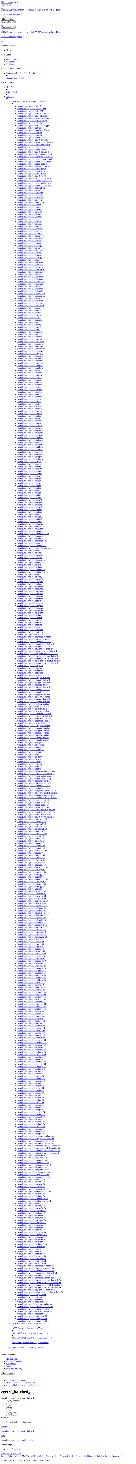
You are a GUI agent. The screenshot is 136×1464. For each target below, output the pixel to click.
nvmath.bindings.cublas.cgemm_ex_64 (33, 1177)
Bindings (10, 96)
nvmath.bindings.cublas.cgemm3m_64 (33, 1162)
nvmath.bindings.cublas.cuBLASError (33, 130)
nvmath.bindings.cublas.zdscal (29, 233)
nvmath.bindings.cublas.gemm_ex (31, 543)
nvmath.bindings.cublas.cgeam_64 (31, 1299)
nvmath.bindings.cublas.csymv (30, 433)
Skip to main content (9, 2)
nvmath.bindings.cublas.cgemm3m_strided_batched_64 (40, 1285)
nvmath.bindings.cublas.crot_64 (30, 944)
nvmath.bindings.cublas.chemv (30, 437)
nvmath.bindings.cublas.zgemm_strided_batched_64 (39, 1287)
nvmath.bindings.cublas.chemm (30, 613)
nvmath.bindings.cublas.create (29, 133)
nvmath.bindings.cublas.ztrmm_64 (31, 1263)
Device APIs (11, 92)
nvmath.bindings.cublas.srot (28, 308)
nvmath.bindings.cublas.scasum (30, 303)
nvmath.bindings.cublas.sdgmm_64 (32, 1314)
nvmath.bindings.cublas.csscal (29, 229)
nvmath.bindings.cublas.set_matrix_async (34, 183)
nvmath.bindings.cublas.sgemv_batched (33, 781)
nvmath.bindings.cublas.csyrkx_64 (31, 1222)
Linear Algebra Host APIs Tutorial (20, 73)
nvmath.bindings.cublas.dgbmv (30, 363)
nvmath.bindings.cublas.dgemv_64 (31, 966)
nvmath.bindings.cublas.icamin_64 (31, 920)
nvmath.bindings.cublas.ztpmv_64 (31, 1009)
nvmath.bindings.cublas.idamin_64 (31, 918)
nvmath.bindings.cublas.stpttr (29, 752)
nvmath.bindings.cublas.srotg (29, 325)
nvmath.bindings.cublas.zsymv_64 (31, 1047)
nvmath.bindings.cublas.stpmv (29, 389)
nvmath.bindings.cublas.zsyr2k (30, 581)
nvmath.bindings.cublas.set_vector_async (34, 178)
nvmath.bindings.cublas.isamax (30, 272)
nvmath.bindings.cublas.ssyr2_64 (31, 1112)
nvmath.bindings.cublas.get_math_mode (34, 161)
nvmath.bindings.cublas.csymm (30, 608)
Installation (11, 64)
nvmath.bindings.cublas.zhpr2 (29, 521)
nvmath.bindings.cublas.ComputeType (33, 125)
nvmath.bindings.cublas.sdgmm (30, 742)
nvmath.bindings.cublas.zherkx (30, 601)
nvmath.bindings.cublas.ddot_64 (30, 838)
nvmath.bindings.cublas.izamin (30, 291)
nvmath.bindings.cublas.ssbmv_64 (31, 1054)
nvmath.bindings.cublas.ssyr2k (30, 574)
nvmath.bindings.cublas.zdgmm (30, 749)
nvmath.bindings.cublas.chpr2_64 (31, 1131)
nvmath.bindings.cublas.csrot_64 (30, 946)
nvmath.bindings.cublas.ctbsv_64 (31, 1035)
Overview (10, 62)
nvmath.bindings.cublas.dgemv (30, 353)
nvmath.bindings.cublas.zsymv (30, 435)
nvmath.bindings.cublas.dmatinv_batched (34, 716)
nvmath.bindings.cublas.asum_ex (31, 296)
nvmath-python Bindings (16, 1380)
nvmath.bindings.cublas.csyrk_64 (31, 1184)
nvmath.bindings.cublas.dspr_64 (30, 1105)
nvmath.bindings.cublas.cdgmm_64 (32, 1318)
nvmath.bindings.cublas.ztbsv (29, 425)
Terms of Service (67, 1456)
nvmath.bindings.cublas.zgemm (30, 536)
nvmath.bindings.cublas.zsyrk (29, 557)
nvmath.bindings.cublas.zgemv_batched (33, 788)
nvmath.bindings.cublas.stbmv (29, 380)
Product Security (112, 1456)
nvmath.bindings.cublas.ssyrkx (30, 589)
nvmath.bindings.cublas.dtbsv (29, 421)
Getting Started (12, 59)
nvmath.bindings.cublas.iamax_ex (31, 281)
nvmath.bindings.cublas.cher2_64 (31, 1122)
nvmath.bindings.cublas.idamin (30, 286)
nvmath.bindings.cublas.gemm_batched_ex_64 (36, 1290)
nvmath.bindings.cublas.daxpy (29, 241)
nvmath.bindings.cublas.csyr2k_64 (31, 1208)
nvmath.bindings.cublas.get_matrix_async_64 (36, 817)
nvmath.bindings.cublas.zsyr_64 (30, 1095)
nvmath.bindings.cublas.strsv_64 (30, 1011)
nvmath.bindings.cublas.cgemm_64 (32, 1160)
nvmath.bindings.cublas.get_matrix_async (34, 185)
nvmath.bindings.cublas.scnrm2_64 (32, 826)
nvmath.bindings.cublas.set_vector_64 (33, 800)
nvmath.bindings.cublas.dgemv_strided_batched (37, 793)
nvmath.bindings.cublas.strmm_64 (31, 1256)
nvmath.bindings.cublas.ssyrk (29, 550)
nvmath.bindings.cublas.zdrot (29, 320)
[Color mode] (2, 25)
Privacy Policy (7, 1456)
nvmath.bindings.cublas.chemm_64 (32, 1242)
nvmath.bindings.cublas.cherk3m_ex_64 (34, 1201)
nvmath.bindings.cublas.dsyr (29, 478)
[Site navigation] (2, 8)
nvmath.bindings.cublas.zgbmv (30, 368)
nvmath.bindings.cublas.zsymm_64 (31, 1239)
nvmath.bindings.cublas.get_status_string (34, 778)
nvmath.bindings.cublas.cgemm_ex (31, 545)
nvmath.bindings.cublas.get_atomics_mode (35, 157)
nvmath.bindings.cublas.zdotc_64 (31, 848)
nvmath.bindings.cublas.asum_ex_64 (32, 927)
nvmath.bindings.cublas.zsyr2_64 (31, 1119)
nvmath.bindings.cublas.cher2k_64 (31, 1213)
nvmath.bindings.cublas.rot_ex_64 (31, 954)
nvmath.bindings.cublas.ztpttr (29, 759)
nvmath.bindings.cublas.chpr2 (29, 519)
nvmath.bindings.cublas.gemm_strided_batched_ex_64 (40, 1292)
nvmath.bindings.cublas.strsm (29, 617)
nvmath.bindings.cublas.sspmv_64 (31, 1064)
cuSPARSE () (30, 1342)
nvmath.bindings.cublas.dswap (30, 262)
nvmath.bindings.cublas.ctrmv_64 (31, 987)
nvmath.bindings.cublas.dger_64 (30, 1076)
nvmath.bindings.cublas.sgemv (30, 351)
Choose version (8, 19)
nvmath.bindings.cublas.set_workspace (33, 145)
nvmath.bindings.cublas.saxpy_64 (31, 870)
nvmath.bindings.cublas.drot (29, 310)
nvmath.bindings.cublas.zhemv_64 (31, 1052)
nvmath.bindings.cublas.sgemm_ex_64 (33, 1172)
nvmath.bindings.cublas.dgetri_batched (33, 687)
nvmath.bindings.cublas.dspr (29, 493)
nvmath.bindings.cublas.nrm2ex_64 (32, 819)
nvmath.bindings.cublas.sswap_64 (31, 891)
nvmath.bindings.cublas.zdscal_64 (31, 865)
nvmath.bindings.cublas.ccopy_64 (31, 886)
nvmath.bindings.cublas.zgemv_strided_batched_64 (38, 1153)
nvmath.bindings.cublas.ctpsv (29, 413)
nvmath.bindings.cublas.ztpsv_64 (31, 1028)
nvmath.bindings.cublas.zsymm (30, 610)
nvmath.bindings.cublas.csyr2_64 (31, 1117)
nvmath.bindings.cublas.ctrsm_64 (31, 1251)
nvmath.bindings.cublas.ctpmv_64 (31, 1006)
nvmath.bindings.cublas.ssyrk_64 (31, 1179)
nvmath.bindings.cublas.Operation (31, 113)
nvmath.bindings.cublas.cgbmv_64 (31, 978)
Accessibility (81, 1456)
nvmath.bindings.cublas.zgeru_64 (31, 1083)
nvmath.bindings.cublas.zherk (29, 567)
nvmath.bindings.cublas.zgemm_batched (34, 646)
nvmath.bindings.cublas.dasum (30, 301)
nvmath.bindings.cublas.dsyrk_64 (31, 1182)
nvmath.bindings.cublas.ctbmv (29, 385)
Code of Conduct (13, 1361)
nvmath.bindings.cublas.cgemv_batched (33, 785)
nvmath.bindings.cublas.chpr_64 (30, 1107)
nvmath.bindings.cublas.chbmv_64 (31, 1059)
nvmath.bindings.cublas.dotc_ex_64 (32, 833)
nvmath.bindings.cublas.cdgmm (30, 747)
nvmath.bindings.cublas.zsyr (29, 483)
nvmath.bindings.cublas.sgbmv (30, 361)
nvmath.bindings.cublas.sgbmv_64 (31, 973)
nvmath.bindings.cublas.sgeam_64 (31, 1294)
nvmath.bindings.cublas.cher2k (30, 584)
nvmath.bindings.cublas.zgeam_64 (31, 1302)
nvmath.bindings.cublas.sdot (29, 205)
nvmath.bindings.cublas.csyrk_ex (31, 560)
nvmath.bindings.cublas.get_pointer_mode (34, 152)
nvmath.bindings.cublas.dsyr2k (30, 577)
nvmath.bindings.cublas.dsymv (30, 430)
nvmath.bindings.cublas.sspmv (30, 452)
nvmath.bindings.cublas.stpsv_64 (31, 1021)
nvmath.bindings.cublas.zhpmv (30, 459)
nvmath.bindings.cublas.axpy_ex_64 (32, 867)
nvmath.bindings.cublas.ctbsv (29, 423)
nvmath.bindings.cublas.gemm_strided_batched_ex (38, 651)
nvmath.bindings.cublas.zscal (29, 231)
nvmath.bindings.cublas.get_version (32, 137)
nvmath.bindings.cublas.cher (29, 485)
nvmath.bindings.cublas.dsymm (30, 605)
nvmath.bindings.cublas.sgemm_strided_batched (37, 653)
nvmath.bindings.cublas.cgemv (30, 356)
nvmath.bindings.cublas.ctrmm (30, 632)
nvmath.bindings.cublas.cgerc (29, 469)
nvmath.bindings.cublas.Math (29, 123)
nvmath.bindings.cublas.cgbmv (30, 365)
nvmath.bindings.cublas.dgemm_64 (32, 1158)
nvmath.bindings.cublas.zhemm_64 (32, 1244)
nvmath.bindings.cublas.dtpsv (29, 411)
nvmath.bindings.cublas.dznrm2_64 (32, 829)
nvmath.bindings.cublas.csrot (29, 315)
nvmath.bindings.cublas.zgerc (29, 473)
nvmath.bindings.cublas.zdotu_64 (31, 845)
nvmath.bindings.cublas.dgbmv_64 (31, 975)
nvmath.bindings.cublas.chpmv (30, 457)
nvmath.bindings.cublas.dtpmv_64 (31, 1004)
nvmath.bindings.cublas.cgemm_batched (34, 641)
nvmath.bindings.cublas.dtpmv (30, 392)
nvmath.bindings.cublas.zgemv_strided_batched (37, 797)
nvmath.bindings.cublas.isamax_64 (31, 903)
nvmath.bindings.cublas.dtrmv (29, 373)
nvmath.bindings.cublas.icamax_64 (31, 908)
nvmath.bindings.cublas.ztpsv (29, 416)
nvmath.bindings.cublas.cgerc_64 (31, 1081)
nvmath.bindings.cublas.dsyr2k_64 (31, 1206)
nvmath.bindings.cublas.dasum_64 (31, 932)
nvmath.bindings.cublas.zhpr (29, 497)
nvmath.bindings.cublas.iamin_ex (31, 293)
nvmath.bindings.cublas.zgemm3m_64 (33, 1170)
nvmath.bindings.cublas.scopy (29, 250)
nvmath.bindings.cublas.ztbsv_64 (31, 1038)
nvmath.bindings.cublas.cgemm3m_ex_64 (34, 1165)
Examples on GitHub (15, 78)
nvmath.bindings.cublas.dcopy (29, 253)
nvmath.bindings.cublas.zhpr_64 (30, 1110)
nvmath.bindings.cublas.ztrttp (29, 769)
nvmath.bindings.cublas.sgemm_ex (31, 541)
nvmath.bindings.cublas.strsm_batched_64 (34, 1304)
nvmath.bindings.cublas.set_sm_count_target (35, 773)
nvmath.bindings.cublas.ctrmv (29, 375)
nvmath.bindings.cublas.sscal (29, 221)
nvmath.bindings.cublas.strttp (29, 761)
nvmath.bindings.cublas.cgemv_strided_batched (37, 795)
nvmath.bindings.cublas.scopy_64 (31, 882)
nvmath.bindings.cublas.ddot (29, 207)
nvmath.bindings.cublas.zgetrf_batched (33, 682)
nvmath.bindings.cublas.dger (29, 464)
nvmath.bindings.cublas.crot (29, 313)
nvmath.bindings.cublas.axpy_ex (30, 236)
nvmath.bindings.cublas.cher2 (29, 509)
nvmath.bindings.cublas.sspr (29, 490)
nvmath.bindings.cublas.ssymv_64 (31, 1040)
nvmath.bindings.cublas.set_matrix (31, 173)
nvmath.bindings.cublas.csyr (29, 481)
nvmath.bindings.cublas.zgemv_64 (31, 970)
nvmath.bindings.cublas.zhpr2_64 (31, 1134)
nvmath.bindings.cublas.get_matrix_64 (33, 807)
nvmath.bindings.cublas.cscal (29, 226)
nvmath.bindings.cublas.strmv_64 (31, 982)
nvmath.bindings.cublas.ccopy (29, 255)
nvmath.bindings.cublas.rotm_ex (30, 341)
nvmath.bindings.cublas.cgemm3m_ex (33, 533)
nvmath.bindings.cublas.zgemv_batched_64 (35, 1143)
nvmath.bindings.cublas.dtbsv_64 (31, 1033)
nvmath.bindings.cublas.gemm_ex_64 (33, 1174)
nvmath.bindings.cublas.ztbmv (29, 387)
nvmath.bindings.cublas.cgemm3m (31, 531)
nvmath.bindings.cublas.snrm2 (29, 190)
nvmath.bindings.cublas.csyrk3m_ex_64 (34, 1191)
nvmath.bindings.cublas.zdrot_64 (31, 951)
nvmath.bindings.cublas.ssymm (30, 603)
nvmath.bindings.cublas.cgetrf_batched (33, 680)
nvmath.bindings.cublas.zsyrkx (30, 596)
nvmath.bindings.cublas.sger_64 (30, 1074)
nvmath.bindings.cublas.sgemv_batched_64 (35, 1136)
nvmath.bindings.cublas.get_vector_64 (33, 802)
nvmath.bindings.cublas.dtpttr (29, 754)
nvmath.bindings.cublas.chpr (29, 495)
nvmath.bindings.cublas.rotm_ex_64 (32, 961)
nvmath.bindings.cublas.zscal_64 (31, 862)
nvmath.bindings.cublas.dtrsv (29, 401)
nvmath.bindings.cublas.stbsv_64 (31, 1030)
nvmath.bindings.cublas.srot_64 (30, 939)
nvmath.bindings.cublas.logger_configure (34, 166)
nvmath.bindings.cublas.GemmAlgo (32, 120)
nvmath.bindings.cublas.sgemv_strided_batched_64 (38, 1146)
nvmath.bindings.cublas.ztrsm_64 (31, 1254)
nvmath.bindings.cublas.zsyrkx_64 (31, 1225)
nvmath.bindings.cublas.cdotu (29, 209)
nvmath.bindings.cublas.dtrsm (29, 620)
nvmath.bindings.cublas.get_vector (31, 171)
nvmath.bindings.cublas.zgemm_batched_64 (35, 1275)
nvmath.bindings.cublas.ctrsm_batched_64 (35, 1309)
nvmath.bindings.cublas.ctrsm (29, 622)
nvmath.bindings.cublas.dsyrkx (30, 591)
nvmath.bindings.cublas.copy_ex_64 (32, 879)
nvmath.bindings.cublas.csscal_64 (31, 860)
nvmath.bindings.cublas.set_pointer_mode (34, 154)
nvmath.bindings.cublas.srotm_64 (31, 956)
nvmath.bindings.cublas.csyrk (29, 555)
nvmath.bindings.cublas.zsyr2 (29, 507)
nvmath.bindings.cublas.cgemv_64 (31, 968)
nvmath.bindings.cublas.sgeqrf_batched (33, 723)
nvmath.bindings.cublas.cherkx (30, 598)
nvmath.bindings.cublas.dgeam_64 (31, 1297)
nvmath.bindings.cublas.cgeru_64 (31, 1078)
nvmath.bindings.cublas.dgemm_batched (34, 639)
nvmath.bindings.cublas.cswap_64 (31, 896)
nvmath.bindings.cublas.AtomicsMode (33, 118)
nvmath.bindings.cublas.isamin (30, 284)
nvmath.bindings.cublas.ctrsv (29, 404)
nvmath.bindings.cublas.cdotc (29, 212)
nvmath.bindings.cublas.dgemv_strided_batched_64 (38, 1148)
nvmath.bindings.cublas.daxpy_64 (31, 872)
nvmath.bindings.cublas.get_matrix (31, 176)
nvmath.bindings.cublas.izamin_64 (31, 922)
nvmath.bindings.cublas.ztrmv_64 (31, 990)
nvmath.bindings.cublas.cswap (30, 265)
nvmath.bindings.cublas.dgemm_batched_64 (35, 1268)
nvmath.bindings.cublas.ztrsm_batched (33, 711)
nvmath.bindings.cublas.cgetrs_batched (33, 699)
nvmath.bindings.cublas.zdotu (29, 214)
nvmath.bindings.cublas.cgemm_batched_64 (35, 1270)
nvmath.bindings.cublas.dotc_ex (30, 202)
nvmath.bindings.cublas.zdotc (29, 217)
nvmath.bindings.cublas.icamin (30, 289)
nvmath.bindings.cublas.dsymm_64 (32, 1234)
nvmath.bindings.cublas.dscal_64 (31, 855)
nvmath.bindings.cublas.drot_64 (30, 942)
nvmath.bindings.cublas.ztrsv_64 (30, 1018)
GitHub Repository (14, 1368)
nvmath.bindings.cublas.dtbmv (30, 382)
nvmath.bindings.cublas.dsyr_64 (30, 1090)
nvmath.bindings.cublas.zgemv (30, 358)
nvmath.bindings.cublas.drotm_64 (31, 958)
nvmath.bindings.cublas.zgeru (29, 471)
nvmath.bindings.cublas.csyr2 (29, 505)
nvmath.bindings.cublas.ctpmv (29, 394)
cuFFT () (27, 1328)
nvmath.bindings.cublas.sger (29, 461)
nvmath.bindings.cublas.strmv (29, 370)
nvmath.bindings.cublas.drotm (29, 339)
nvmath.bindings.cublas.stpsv (29, 409)
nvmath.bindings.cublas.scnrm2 (30, 195)
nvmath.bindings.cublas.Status (29, 128)
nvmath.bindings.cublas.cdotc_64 (31, 843)
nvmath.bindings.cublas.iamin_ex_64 (32, 925)
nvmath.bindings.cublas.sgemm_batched (34, 637)
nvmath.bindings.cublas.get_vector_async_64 (36, 812)
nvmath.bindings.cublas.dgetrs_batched (33, 697)
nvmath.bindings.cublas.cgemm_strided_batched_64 (39, 1282)
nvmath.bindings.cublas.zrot (29, 317)
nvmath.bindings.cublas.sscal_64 (30, 853)
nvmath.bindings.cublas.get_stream (31, 149)
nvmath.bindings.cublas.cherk (29, 565)
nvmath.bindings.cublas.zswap (30, 267)
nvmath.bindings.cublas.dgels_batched (33, 735)
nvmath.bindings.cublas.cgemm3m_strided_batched (38, 661)
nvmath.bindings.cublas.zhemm (30, 615)
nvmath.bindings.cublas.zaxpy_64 (31, 877)
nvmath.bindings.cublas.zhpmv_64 (31, 1071)
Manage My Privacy (23, 1456)
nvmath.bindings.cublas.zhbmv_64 (31, 1062)
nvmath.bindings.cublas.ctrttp (29, 766)
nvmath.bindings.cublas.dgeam (30, 668)
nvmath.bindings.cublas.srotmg (30, 344)
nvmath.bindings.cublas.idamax (30, 274)
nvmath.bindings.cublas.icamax (30, 277)
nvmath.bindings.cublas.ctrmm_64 (31, 1261)
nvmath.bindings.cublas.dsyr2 (29, 502)
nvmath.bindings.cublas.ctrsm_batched (33, 709)
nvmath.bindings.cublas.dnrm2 (30, 193)
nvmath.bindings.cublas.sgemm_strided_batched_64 (39, 1278)
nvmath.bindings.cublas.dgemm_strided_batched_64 (39, 1280)
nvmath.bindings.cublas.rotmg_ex (31, 349)
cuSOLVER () (30, 1333)
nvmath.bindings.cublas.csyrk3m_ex (32, 562)
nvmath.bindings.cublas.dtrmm (30, 629)
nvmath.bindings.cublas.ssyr (29, 476)
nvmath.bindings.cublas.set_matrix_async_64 (36, 814)
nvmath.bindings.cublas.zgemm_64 (32, 1167)
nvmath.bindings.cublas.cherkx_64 (31, 1227)
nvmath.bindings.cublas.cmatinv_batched (34, 718)
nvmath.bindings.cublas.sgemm (30, 524)
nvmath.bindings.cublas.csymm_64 (31, 1237)
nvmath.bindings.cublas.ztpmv (29, 397)
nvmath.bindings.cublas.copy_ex (30, 248)
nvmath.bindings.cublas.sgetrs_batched (33, 694)
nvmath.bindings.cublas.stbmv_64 (31, 992)
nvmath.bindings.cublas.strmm (29, 627)
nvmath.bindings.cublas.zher (29, 488)
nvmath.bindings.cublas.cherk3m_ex (32, 572)
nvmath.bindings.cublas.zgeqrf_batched (33, 730)
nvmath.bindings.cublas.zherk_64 (31, 1196)
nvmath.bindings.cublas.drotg (29, 327)
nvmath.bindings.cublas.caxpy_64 (31, 874)
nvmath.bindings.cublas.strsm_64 (31, 1246)
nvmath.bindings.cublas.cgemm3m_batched (35, 644)
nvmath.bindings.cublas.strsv (29, 399)
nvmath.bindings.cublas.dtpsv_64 (31, 1023)
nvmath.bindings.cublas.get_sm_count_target (36, 771)
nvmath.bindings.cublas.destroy (30, 135)
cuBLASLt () (30, 1323)
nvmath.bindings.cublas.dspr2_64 (31, 1129)
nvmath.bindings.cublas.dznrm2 (30, 197)
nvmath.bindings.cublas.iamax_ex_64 (33, 913)
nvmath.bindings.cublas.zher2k (30, 586)
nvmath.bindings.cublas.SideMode (31, 111)
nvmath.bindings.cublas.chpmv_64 (31, 1069)
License (9, 1366)
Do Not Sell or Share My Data (46, 1456)
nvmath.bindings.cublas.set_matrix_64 (33, 805)
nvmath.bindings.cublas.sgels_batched (33, 733)
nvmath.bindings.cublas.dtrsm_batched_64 (35, 1306)
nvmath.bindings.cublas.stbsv (29, 418)
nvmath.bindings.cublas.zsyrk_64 (31, 1186)
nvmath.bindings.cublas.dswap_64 (31, 894)
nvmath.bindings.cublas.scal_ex (30, 219)
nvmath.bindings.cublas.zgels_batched (33, 740)
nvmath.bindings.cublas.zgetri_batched (33, 692)
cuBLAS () (28, 101)
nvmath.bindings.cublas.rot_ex (30, 322)
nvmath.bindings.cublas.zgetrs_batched (33, 701)
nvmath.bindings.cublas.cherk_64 (31, 1194)
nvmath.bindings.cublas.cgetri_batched (33, 689)
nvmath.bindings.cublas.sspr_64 (30, 1102)
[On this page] (2, 30)
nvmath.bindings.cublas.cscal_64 (31, 858)
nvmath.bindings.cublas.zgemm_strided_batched (37, 663)
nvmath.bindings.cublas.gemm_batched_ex (35, 649)
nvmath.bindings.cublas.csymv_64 (31, 1045)
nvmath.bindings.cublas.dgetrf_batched (33, 677)
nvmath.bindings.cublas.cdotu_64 (31, 841)
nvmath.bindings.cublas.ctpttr (29, 757)
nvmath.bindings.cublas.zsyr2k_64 (31, 1210)
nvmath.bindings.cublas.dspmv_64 (31, 1066)
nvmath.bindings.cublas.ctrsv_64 (30, 1016)
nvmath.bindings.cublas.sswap (29, 260)
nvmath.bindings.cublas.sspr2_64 (31, 1126)
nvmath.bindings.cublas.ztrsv (29, 406)
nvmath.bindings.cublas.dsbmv (30, 445)
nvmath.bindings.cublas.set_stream (31, 147)
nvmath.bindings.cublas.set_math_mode (33, 164)
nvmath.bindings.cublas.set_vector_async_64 (36, 809)
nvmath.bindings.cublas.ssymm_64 (31, 1232)
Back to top (6, 5)
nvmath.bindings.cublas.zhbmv (30, 449)
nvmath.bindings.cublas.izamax (30, 279)
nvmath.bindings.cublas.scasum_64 (32, 934)
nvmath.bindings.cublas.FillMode (31, 106)
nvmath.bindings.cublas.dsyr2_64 (31, 1114)
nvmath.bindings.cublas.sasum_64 (31, 930)
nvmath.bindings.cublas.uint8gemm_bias (34, 548)
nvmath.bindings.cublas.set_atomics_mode (35, 159)
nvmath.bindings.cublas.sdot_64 (30, 836)
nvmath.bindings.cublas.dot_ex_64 (31, 831)
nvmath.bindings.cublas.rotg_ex (30, 334)
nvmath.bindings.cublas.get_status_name (34, 776)
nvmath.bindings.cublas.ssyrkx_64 (31, 1218)
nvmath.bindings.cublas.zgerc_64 (31, 1086)
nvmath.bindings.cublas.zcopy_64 (31, 889)
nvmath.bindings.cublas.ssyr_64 (30, 1088)
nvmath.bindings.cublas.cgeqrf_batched (33, 728)
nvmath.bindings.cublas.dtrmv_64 (31, 985)
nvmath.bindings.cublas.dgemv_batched (34, 783)
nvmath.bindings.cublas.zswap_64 (31, 898)
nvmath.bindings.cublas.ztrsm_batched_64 (35, 1311)
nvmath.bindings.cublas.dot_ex (30, 200)
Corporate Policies (96, 1456)
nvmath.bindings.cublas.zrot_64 (30, 949)
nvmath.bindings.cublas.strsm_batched (33, 704)
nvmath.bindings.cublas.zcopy (29, 257)
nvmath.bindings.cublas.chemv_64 (31, 1050)
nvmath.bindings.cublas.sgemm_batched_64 (35, 1266)
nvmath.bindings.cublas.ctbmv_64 (31, 997)
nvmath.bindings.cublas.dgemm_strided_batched (37, 656)
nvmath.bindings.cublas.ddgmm (30, 745)
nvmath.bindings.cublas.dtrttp (29, 764)
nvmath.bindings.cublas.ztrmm (30, 634)
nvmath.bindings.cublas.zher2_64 (31, 1124)
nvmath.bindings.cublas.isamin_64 (31, 915)
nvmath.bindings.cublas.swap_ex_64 (32, 901)
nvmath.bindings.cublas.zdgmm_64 (32, 1321)
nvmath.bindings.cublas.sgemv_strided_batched (37, 790)
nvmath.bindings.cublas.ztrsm (29, 625)
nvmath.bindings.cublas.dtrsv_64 (31, 1014)
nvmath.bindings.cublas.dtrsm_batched (33, 706)
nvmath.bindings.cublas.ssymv (30, 428)
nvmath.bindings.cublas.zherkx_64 (31, 1230)
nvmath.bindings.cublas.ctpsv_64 (31, 1026)
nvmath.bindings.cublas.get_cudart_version (35, 142)
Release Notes (12, 1359)
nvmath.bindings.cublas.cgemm (30, 529)
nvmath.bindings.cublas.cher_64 (30, 1098)
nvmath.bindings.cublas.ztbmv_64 (31, 999)
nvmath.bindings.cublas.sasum (29, 298)
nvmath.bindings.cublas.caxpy (29, 243)
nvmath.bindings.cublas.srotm (29, 337)
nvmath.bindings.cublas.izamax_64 (31, 910)
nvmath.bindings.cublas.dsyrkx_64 (31, 1220)
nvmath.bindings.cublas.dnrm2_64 (31, 824)
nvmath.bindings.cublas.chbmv (30, 447)
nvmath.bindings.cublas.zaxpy (29, 245)
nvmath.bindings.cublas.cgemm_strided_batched (37, 658)
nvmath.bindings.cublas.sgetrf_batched (33, 675)
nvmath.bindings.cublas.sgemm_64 (31, 1155)
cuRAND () (28, 1347)
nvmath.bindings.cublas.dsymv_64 (31, 1042)
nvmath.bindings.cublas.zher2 (29, 512)
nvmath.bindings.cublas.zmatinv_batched (34, 721)
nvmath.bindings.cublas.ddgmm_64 (32, 1316)
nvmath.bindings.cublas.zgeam (30, 673)
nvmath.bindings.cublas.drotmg (30, 346)
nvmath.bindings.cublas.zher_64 (30, 1100)
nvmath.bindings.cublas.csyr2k (30, 579)
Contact (123, 1456)
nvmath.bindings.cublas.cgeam (30, 670)
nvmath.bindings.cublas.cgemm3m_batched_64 (37, 1273)
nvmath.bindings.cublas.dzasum (30, 305)
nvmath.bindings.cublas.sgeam (30, 665)
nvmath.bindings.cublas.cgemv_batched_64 (35, 1141)
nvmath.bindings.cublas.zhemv (30, 440)
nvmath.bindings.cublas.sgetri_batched (33, 685)
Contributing (11, 1364)
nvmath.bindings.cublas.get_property (32, 140)
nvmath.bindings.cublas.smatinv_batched (34, 713)
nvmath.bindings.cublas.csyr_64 (30, 1093)
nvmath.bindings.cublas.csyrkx (30, 593)
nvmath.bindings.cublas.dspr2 (29, 517)
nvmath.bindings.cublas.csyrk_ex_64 (32, 1189)
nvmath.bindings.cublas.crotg (29, 329)
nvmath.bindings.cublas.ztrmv (29, 377)
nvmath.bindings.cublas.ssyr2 (29, 500)
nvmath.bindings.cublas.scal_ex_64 (32, 850)
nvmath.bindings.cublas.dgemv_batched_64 (35, 1138)
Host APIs (10, 87)
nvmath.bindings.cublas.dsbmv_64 (31, 1057)
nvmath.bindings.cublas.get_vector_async (34, 181)
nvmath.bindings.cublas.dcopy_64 (31, 884)
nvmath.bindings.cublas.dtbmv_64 (31, 994)
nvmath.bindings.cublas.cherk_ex (31, 569)
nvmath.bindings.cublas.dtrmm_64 (31, 1258)
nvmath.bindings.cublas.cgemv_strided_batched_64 (38, 1150)
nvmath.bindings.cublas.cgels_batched (33, 737)
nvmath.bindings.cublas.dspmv (30, 454)
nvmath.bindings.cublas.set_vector (31, 169)
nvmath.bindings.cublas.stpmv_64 (31, 1002)
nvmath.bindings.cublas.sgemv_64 (31, 963)
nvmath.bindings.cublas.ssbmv (30, 442)
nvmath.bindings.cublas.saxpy (29, 238)
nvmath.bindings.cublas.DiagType (31, 108)
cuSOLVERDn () (33, 1338)
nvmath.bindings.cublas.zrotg (29, 332)
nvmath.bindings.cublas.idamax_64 (32, 906)
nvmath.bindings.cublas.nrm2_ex (31, 188)
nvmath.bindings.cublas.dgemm (30, 526)
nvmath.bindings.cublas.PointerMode (32, 116)
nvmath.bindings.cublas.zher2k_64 (31, 1215)
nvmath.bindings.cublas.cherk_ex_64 (32, 1198)
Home (9, 50)
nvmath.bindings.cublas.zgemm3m (31, 538)
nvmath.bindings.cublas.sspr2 (29, 514)
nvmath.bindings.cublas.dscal (29, 224)
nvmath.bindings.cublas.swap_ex (31, 269)
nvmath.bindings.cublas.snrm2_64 (31, 821)
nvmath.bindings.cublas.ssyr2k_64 (31, 1203)
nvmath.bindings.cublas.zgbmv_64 (31, 980)
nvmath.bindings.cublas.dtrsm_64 (31, 1249)
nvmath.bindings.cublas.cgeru (29, 466)
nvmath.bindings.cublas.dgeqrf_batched (33, 725)
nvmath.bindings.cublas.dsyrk (29, 553)
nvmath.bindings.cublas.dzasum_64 (32, 937)
